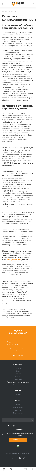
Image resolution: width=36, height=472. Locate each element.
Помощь (18, 400)
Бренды (18, 410)
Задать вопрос (18, 355)
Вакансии (18, 376)
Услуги (18, 391)
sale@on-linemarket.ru (18, 426)
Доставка (18, 395)
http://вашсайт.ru (14, 260)
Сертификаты (18, 385)
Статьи (18, 371)
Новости (18, 368)
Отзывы (18, 374)
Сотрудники (18, 379)
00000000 (18, 429)
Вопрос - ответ (18, 407)
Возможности (18, 413)
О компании (18, 364)
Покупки (18, 405)
